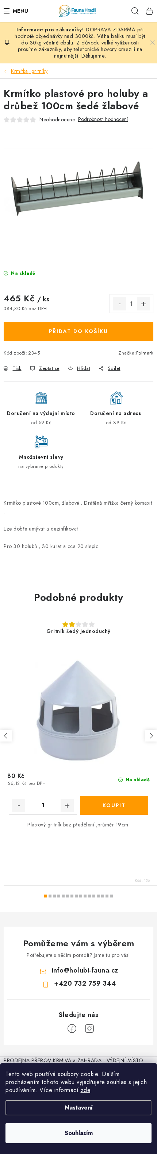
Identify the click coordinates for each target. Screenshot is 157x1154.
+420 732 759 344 (85, 983)
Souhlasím (79, 1133)
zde (86, 1090)
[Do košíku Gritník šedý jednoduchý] (114, 805)
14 (107, 896)
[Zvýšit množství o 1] (143, 303)
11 (93, 896)
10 (89, 896)
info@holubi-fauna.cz (85, 970)
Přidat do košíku (78, 331)
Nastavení (79, 1107)
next (151, 736)
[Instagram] (89, 1028)
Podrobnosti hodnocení (103, 119)
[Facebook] (72, 1028)
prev (6, 736)
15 (111, 896)
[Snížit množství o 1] (119, 303)
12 (98, 896)
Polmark (145, 352)
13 (102, 896)
